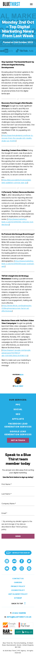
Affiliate (18, 419)
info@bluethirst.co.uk (18, 617)
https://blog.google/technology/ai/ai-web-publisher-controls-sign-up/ (16, 181)
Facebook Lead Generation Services (18, 425)
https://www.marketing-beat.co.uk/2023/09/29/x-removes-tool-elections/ (18, 222)
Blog (21, 375)
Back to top (17, 603)
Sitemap (18, 598)
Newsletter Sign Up (21, 553)
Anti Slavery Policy (18, 594)
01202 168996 (18, 613)
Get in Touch (18, 440)
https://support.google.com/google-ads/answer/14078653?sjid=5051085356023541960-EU (16, 353)
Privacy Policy (18, 586)
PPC (18, 404)
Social (18, 409)
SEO (18, 414)
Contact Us (18, 578)
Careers (18, 582)
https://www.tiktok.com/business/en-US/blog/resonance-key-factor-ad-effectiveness (17, 308)
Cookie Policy (18, 590)
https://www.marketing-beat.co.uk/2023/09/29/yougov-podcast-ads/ (18, 264)
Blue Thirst (19, 386)
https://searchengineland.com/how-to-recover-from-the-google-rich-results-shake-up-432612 (17, 138)
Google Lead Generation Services (18, 433)
